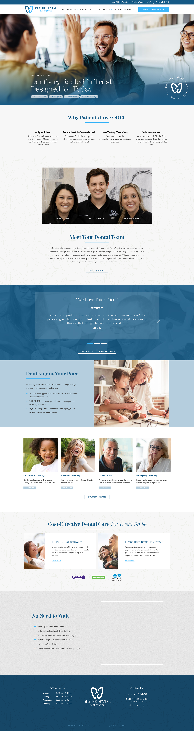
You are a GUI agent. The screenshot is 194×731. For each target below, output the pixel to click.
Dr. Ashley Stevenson (132, 218)
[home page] (41, 9)
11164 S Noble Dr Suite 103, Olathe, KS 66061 (128, 2)
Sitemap (90, 726)
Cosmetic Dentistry (89, 96)
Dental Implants (71, 96)
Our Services (87, 9)
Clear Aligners (56, 96)
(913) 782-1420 (158, 2)
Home (63, 9)
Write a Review (87, 351)
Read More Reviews (107, 351)
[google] (136, 705)
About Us (71, 9)
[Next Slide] (158, 319)
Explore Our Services (97, 497)
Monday (46, 693)
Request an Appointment (153, 9)
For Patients (103, 9)
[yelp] (143, 705)
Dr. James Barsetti (96, 218)
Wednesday (47, 699)
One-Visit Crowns (39, 96)
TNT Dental (123, 726)
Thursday (46, 703)
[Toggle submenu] (77, 9)
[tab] (90, 342)
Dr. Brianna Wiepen (61, 218)
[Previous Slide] (35, 319)
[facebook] (130, 705)
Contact (128, 9)
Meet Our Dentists (97, 270)
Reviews (118, 9)
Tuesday (46, 696)
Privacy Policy (99, 726)
